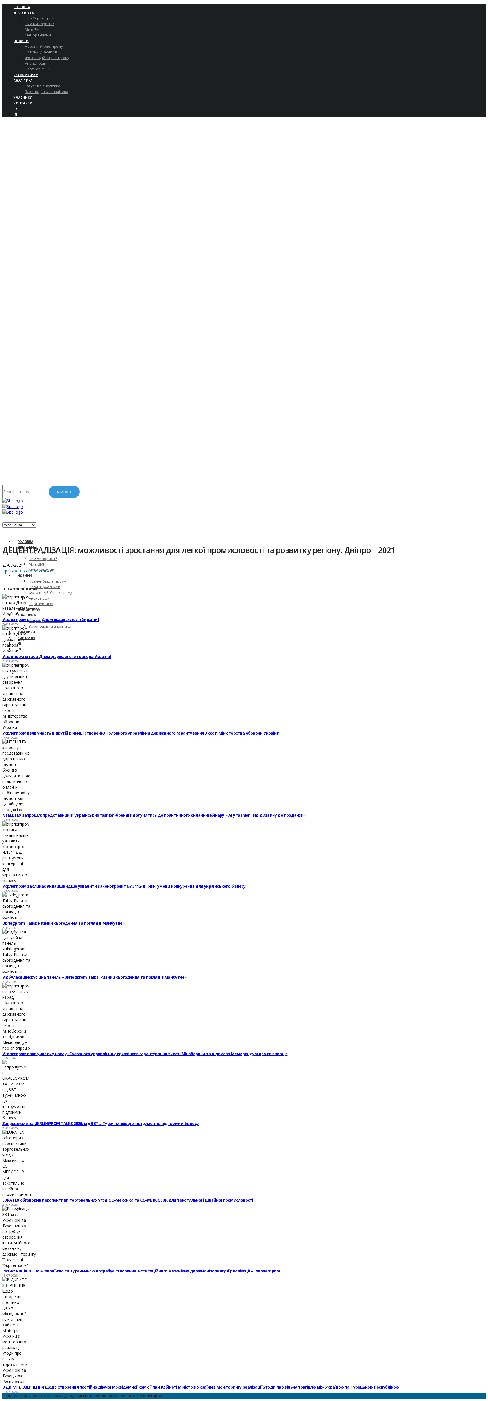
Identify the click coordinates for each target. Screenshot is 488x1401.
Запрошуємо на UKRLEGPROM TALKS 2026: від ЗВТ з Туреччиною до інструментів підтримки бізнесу (100, 1123)
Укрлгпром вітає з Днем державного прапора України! (56, 656)
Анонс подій (35, 63)
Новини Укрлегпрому (44, 46)
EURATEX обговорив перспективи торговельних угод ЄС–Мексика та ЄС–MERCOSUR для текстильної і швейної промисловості (127, 1200)
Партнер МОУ (37, 68)
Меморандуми (38, 35)
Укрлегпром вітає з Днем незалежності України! (50, 619)
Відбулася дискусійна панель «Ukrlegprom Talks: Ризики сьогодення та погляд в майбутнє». (95, 977)
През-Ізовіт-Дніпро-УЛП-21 (28, 571)
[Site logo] (12, 500)
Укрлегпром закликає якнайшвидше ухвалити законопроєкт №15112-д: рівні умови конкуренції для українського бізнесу (124, 886)
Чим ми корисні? (39, 23)
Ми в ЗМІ (32, 29)
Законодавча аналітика (46, 91)
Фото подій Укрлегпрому (47, 57)
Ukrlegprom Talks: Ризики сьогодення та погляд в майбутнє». (63, 923)
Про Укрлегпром (39, 18)
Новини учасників (41, 52)
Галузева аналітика (42, 85)
